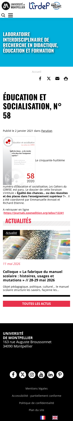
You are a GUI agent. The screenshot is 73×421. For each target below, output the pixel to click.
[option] (57, 418)
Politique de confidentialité (36, 403)
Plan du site (36, 410)
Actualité (11, 233)
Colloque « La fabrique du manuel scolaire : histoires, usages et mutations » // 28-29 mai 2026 (32, 275)
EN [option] (61, 417)
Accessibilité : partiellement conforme (36, 396)
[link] (40, 78)
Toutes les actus (36, 304)
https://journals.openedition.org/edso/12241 (34, 213)
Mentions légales (37, 388)
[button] (57, 78)
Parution (46, 131)
